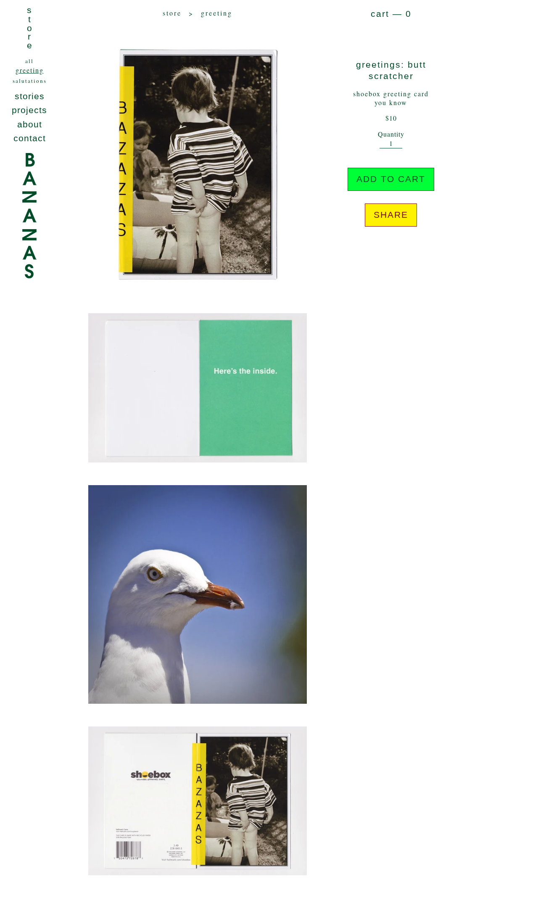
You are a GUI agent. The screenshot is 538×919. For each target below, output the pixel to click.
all (29, 61)
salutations (30, 81)
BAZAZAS (29, 238)
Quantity (391, 133)
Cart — (391, 14)
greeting (30, 70)
